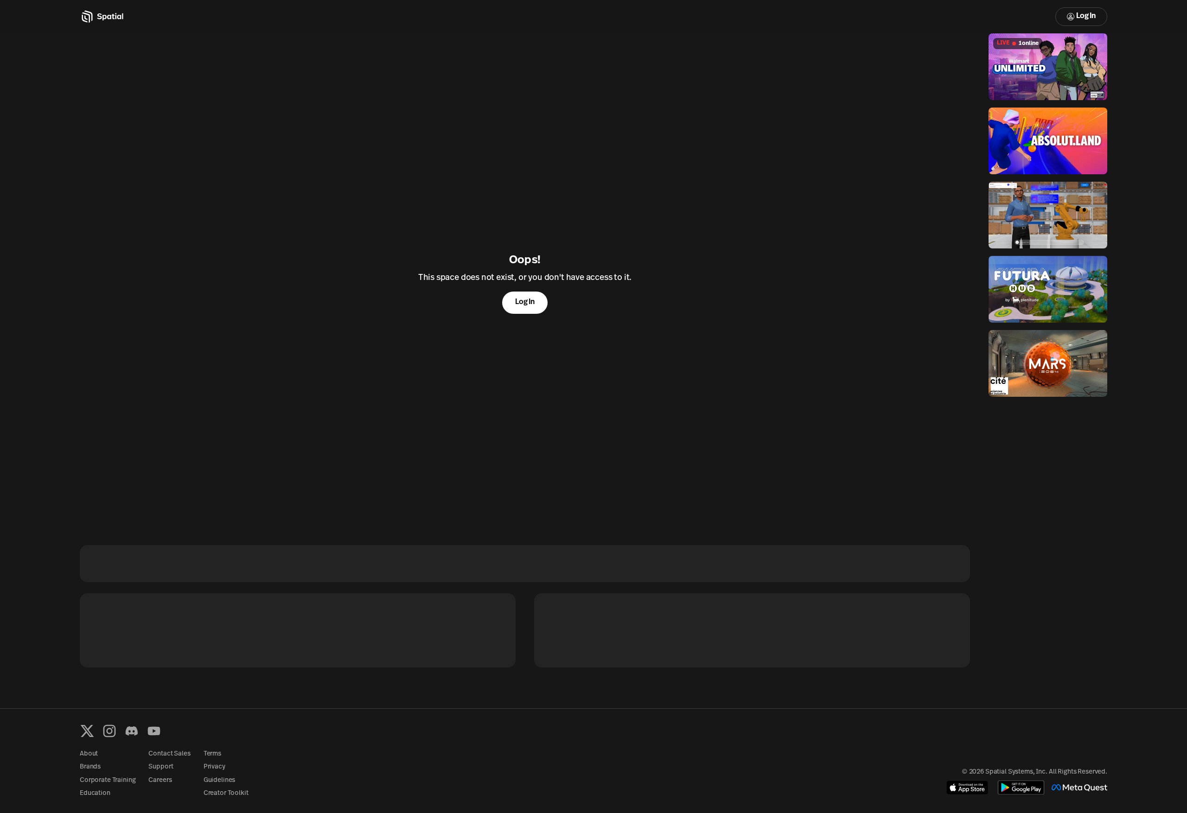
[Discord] (131, 731)
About (89, 753)
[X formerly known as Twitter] (87, 731)
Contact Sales (169, 753)
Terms (212, 753)
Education (95, 793)
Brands (90, 766)
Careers (160, 780)
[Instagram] (109, 731)
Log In (1086, 16)
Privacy (214, 766)
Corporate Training (107, 780)
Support (160, 766)
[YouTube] (154, 731)
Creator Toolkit (226, 793)
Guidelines (220, 780)
